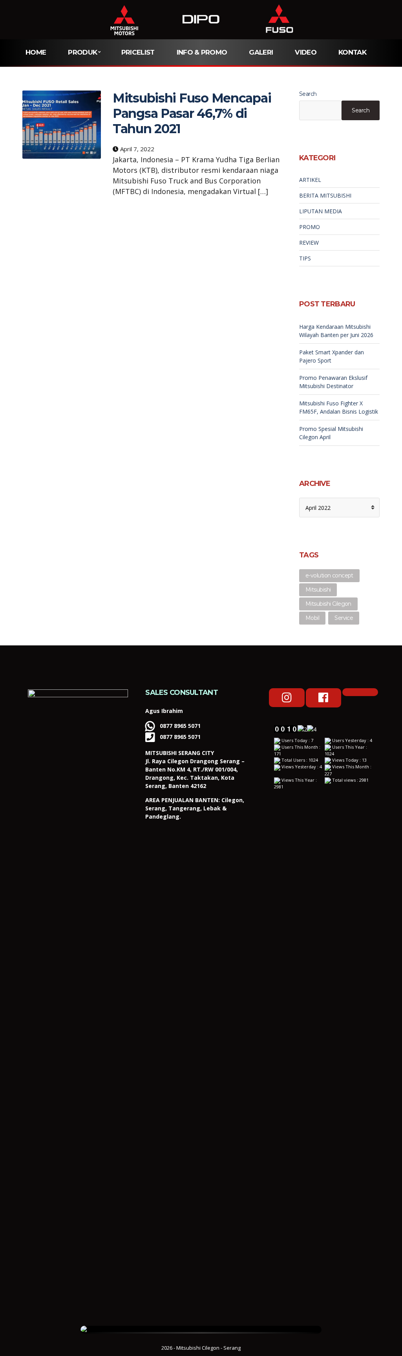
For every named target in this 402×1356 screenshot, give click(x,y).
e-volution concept (329, 575)
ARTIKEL (310, 179)
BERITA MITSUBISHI (325, 195)
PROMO (309, 227)
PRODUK (82, 52)
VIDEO (305, 52)
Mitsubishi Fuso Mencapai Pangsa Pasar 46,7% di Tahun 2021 (192, 113)
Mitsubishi (318, 589)
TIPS (305, 258)
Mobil (312, 617)
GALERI (261, 52)
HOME (36, 52)
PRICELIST (138, 52)
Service (343, 617)
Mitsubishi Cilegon (328, 603)
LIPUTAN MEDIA (320, 211)
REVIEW (309, 242)
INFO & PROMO (202, 52)
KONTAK (352, 52)
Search (308, 93)
